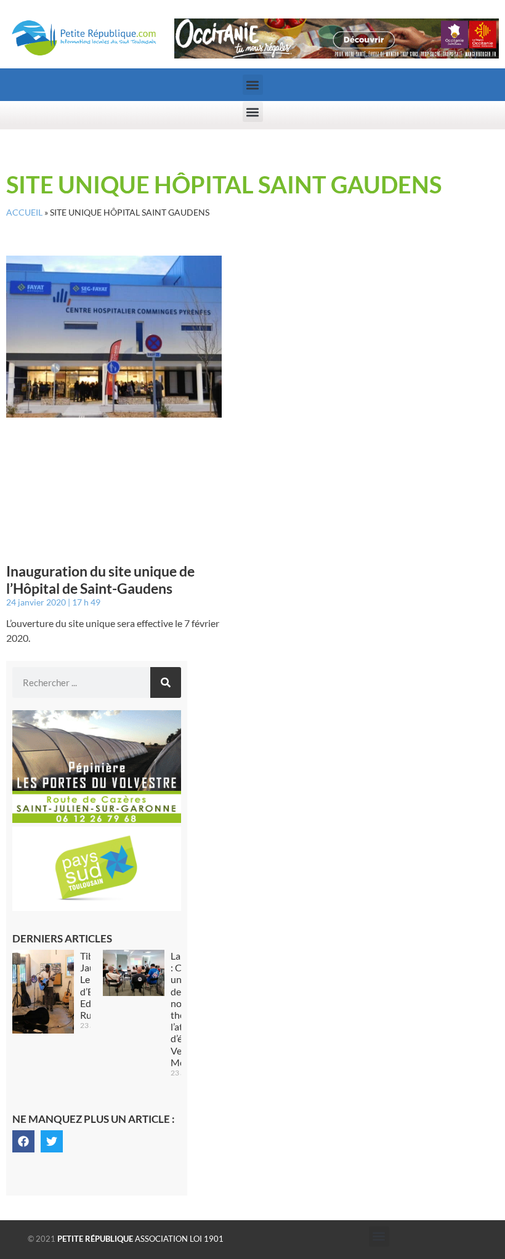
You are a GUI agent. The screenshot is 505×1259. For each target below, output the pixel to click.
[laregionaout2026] (336, 55)
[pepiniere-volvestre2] (96, 819)
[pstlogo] (96, 907)
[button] (253, 85)
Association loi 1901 (140, 1239)
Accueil (24, 212)
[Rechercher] (165, 682)
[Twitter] (52, 1141)
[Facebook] (23, 1141)
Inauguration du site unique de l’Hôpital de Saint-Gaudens (100, 579)
